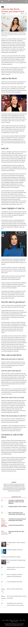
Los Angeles (13, 388)
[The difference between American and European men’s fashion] (4, 522)
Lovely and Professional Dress (16, 525)
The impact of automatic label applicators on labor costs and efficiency (16, 502)
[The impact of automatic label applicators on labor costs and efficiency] (4, 502)
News (6, 4)
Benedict (4, 13)
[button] (2, 2)
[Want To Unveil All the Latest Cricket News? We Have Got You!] (4, 514)
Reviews (11, 620)
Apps (14, 620)
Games (20, 620)
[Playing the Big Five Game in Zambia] (4, 508)
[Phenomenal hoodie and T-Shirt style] (4, 533)
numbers (17, 62)
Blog (24, 620)
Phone (16, 621)
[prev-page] (2, 538)
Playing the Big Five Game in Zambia (17, 506)
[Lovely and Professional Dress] (4, 526)
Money (6, 215)
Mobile (7, 620)
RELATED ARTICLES (6, 496)
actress (17, 310)
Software (12, 621)
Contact (3, 620)
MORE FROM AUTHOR (16, 496)
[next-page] (4, 538)
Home (2, 4)
